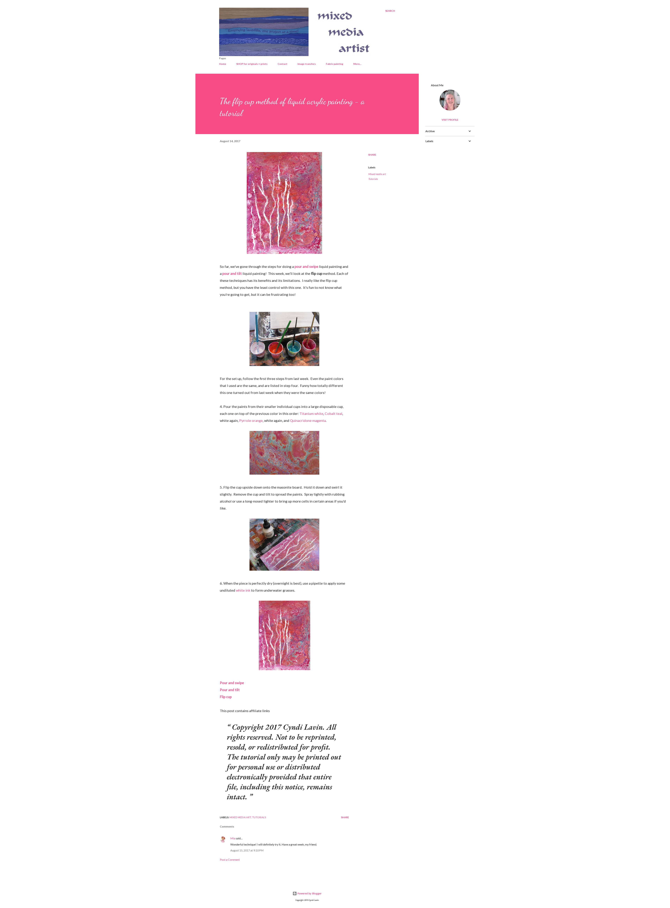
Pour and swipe (232, 683)
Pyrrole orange (251, 420)
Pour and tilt (230, 690)
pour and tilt (232, 273)
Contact (282, 63)
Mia (232, 838)
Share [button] (372, 154)
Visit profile (450, 119)
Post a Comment (230, 859)
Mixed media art (377, 174)
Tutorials (373, 178)
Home (222, 63)
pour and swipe (306, 266)
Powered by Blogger (309, 893)
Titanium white (311, 413)
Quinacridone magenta (308, 420)
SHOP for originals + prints (251, 63)
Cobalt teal (333, 413)
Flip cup (226, 697)
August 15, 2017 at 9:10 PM (247, 850)
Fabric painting (334, 63)
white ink (243, 590)
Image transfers (306, 63)
